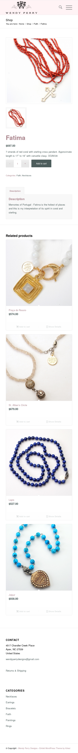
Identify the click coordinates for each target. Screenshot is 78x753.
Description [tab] (15, 191)
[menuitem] (58, 7)
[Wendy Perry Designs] (32, 7)
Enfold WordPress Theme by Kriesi (54, 748)
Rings (9, 726)
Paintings (11, 720)
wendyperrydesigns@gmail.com (22, 659)
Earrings (10, 702)
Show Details (54, 326)
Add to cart (41, 163)
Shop (9, 20)
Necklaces (26, 175)
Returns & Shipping (16, 670)
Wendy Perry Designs (28, 748)
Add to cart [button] (24, 326)
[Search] (58, 7)
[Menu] (67, 7)
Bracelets (11, 708)
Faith (19, 175)
